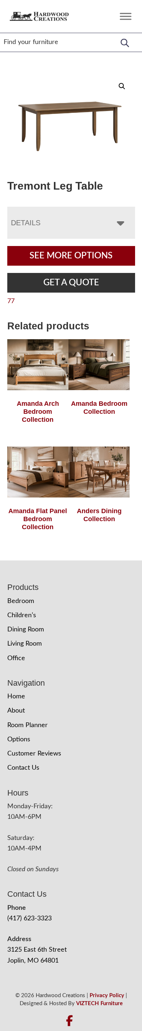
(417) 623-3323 (29, 918)
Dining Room (25, 629)
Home (16, 696)
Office (16, 658)
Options (18, 739)
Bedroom (20, 601)
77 (11, 301)
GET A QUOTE (71, 282)
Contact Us (23, 768)
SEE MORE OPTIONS (71, 255)
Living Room (24, 644)
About (16, 710)
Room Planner (27, 725)
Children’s (21, 615)
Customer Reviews (34, 753)
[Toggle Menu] (125, 16)
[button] (122, 86)
